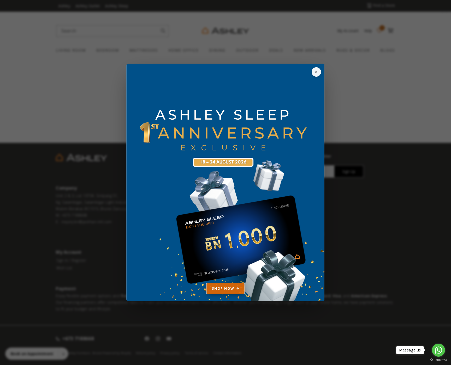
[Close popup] (316, 72)
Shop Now (223, 288)
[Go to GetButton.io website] (438, 359)
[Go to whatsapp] (438, 350)
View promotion (225, 182)
